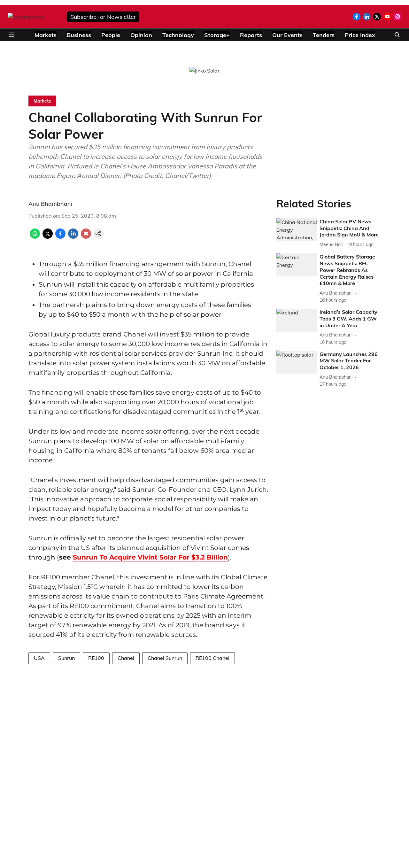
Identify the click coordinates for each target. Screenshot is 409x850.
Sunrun (66, 658)
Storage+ (217, 35)
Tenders (324, 35)
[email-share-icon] (86, 237)
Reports (251, 35)
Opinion (141, 35)
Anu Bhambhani (50, 203)
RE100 (96, 658)
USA (39, 658)
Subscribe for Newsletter (103, 16)
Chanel (126, 658)
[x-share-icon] (47, 237)
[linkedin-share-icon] (73, 237)
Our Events (287, 35)
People (110, 35)
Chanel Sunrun (165, 658)
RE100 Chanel (212, 658)
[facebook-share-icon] (60, 237)
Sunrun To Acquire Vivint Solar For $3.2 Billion (150, 557)
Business (79, 35)
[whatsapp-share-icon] (35, 237)
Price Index (360, 35)
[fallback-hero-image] (296, 229)
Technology (178, 35)
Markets (46, 35)
